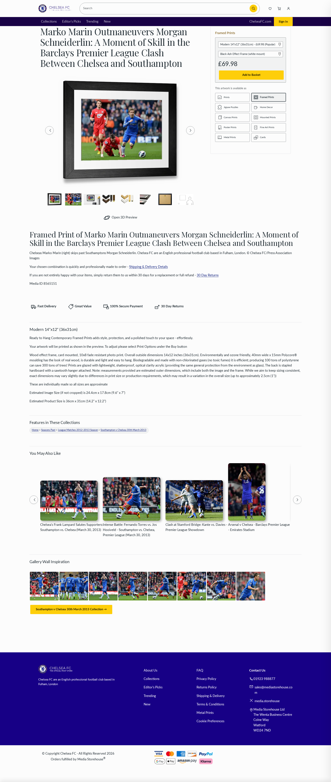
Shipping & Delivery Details (148, 266)
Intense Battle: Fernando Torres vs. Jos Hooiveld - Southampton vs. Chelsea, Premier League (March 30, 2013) (130, 530)
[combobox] (165, 8)
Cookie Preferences (210, 721)
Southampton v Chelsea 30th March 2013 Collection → (71, 609)
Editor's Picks (71, 21)
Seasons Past (48, 430)
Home (35, 430)
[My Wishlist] (270, 8)
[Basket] (279, 8)
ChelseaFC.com (260, 21)
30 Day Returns (208, 275)
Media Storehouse (90, 759)
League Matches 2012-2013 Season (78, 430)
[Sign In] (288, 8)
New (107, 21)
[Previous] (49, 130)
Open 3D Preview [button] (124, 217)
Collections (49, 21)
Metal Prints (205, 712)
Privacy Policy (206, 679)
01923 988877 (264, 679)
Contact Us (257, 670)
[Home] (55, 8)
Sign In (283, 21)
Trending (92, 21)
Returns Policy (207, 687)
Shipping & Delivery (211, 696)
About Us (150, 670)
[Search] (253, 8)
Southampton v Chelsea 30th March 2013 (123, 430)
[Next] (190, 130)
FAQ (200, 670)
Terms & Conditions (210, 704)
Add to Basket (251, 75)
